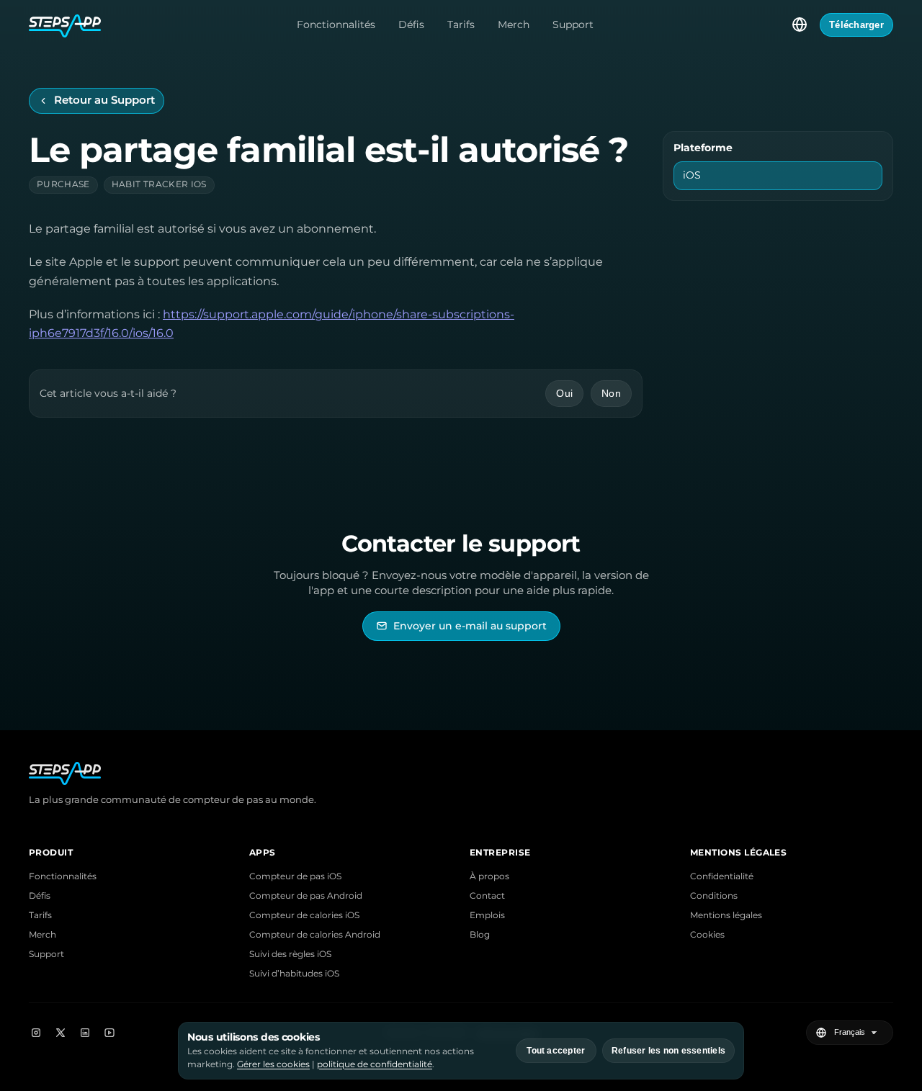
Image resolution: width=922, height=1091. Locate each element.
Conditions (714, 895)
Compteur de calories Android (314, 934)
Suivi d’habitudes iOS (294, 973)
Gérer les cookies (273, 1064)
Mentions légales (726, 915)
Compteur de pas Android (305, 895)
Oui (564, 393)
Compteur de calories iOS (304, 915)
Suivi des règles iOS (290, 953)
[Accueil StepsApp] (65, 24)
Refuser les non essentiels (668, 1051)
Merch (513, 24)
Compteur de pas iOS (295, 876)
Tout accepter (556, 1051)
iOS (692, 175)
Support (573, 24)
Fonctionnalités (336, 24)
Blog (480, 934)
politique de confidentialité (374, 1064)
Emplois (487, 915)
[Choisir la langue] (799, 24)
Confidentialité (721, 876)
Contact (487, 895)
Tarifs (461, 24)
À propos (489, 876)
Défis (411, 24)
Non (611, 393)
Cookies (707, 934)
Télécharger (856, 24)
